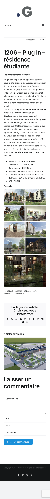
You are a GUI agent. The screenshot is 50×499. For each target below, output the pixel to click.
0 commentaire (19, 294)
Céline (9, 291)
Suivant (41, 39)
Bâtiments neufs (30, 291)
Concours (7, 294)
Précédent (30, 39)
